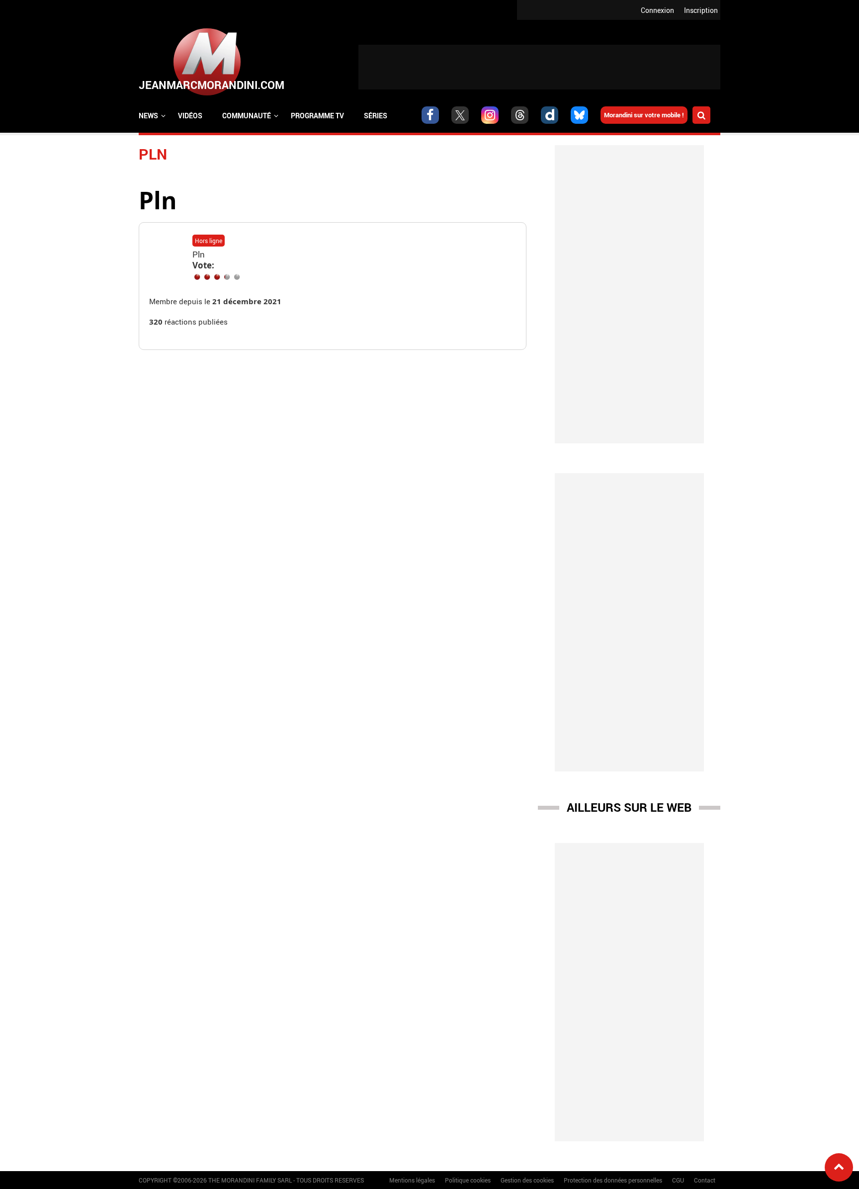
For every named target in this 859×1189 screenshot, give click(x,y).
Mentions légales (412, 1180)
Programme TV (317, 115)
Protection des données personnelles (613, 1180)
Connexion (657, 10)
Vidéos (190, 115)
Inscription (701, 10)
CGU (678, 1180)
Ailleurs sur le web (629, 807)
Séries (375, 115)
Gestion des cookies (527, 1180)
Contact (704, 1180)
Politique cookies (468, 1180)
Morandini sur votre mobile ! (644, 114)
